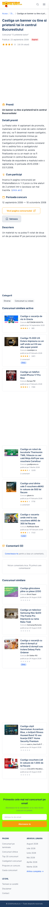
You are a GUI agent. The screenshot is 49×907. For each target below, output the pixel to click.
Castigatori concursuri (12, 861)
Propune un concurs (11, 865)
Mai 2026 (31, 857)
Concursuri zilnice (10, 852)
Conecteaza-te (11, 553)
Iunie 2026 (31, 853)
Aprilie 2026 (32, 862)
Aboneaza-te (25, 824)
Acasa (5, 13)
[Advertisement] (24, 74)
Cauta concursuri (9, 870)
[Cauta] (37, 4)
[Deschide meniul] (44, 4)
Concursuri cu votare (24, 301)
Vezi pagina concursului (19, 210)
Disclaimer (6, 888)
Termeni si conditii (10, 884)
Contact (5, 893)
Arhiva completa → (35, 871)
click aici (16, 190)
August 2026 (32, 844)
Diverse (12, 13)
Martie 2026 (32, 866)
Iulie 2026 (31, 848)
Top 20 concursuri (10, 856)
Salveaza (13, 219)
